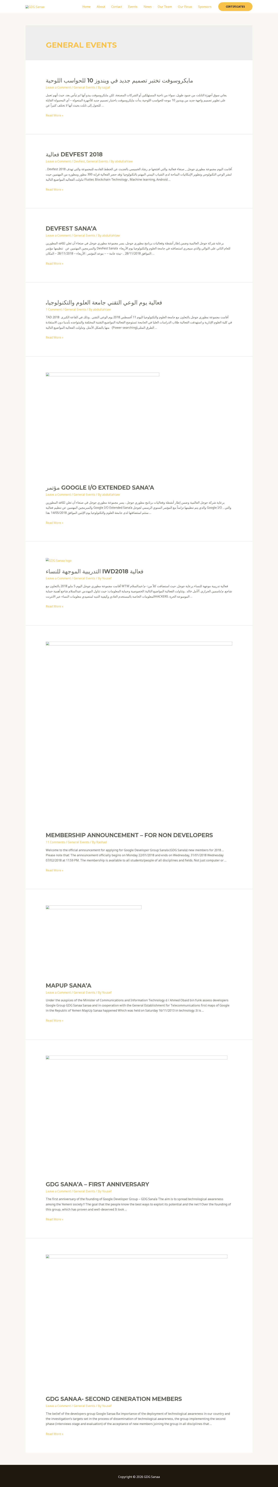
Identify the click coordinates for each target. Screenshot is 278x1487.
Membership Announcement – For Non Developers (129, 835)
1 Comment (54, 309)
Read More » (54, 115)
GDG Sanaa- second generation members (114, 1398)
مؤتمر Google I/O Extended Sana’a (100, 487)
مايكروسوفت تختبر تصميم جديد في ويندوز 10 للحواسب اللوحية (119, 80)
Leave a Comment (58, 87)
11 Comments (55, 842)
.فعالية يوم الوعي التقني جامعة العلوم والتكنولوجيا (104, 302)
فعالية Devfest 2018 (74, 154)
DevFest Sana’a (71, 228)
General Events (84, 87)
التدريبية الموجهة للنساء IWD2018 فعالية (94, 571)
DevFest (79, 161)
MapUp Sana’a (68, 985)
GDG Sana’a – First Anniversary (97, 1184)
